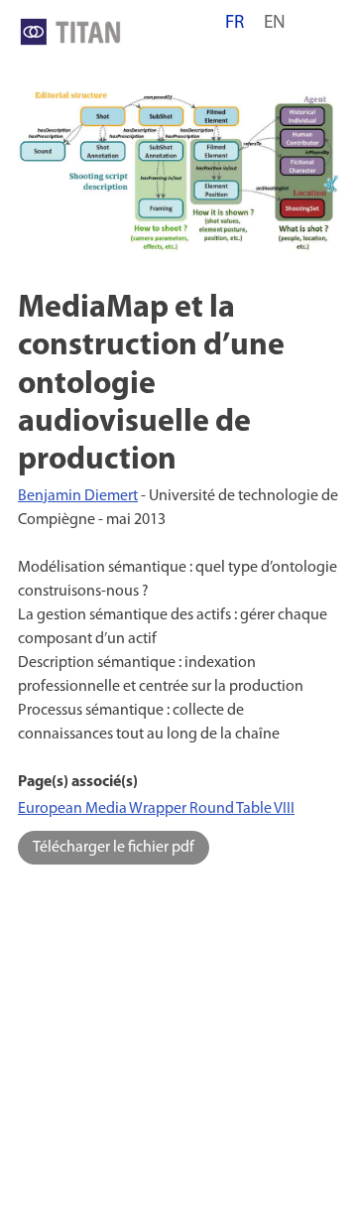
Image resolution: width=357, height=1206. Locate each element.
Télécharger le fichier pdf (113, 848)
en (275, 23)
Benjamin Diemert (78, 496)
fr (234, 23)
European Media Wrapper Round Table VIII (156, 809)
